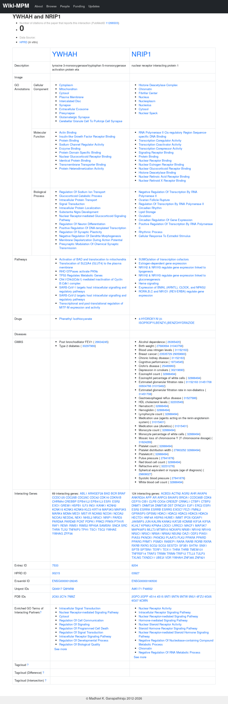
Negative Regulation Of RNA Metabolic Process (169, 652)
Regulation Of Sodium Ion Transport (82, 192)
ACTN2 (176, 493)
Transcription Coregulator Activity (160, 140)
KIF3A (197, 521)
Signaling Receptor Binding (156, 152)
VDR (168, 557)
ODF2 (194, 533)
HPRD (23, 42)
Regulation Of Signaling (74, 624)
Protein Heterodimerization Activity (81, 168)
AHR (193, 493)
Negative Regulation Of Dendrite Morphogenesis (90, 236)
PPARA (190, 537)
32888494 (169, 374)
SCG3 (162, 545)
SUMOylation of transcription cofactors (164, 259)
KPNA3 (146, 525)
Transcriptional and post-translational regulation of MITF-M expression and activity (91, 305)
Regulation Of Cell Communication (81, 620)
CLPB (153, 501)
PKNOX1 (147, 537)
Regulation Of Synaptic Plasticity (80, 232)
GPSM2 (151, 513)
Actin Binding (67, 132)
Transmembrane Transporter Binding (82, 164)
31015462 (158, 386)
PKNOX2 (159, 537)
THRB (185, 549)
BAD (107, 493)
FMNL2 (196, 509)
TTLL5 (191, 553)
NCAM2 (97, 513)
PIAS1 (203, 533)
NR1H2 (196, 529)
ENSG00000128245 (64, 581)
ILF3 (85, 505)
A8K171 (137, 588)
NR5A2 (166, 533)
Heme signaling (149, 283)
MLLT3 (151, 529)
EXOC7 (178, 509)
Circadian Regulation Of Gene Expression (165, 220)
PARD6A (57, 521)
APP (149, 497)
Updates (94, 6)
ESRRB (156, 509)
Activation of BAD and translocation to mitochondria (92, 259)
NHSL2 (87, 517)
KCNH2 (111, 505)
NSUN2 (176, 533)
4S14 (152, 596)
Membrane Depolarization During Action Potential (90, 240)
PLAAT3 (171, 537)
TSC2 (101, 529)
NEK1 (78, 517)
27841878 (167, 458)
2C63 (55, 596)
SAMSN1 (105, 525)
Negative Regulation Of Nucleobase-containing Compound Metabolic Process (176, 642)
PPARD (201, 537)
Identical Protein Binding (75, 160)
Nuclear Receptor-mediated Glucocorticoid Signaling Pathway (92, 218)
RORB (198, 541)
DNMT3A (148, 505)
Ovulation (145, 216)
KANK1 (101, 505)
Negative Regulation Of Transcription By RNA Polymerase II (168, 194)
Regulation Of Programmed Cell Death (83, 628)
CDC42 (94, 497)
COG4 (161, 501)
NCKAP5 (175, 529)
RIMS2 (83, 525)
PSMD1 (158, 541)
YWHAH (64, 54)
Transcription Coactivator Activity (160, 144)
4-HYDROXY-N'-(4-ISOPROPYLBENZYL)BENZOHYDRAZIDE (167, 320)
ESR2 (116, 501)
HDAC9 (203, 513)
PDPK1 (90, 521)
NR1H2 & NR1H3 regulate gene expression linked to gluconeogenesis (172, 277)
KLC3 (87, 509)
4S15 (160, 596)
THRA (56, 529)
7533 (55, 565)
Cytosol (64, 93)
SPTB (135, 549)
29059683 (179, 354)
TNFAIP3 (74, 529)
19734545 (176, 362)
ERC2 (198, 505)
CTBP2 (205, 501)
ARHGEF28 (95, 493)
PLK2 (181, 537)
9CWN (143, 600)
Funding (79, 6)
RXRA (208, 541)
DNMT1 (136, 505)
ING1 (92, 505)
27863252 (180, 450)
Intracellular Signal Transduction (79, 608)
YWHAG (57, 533)
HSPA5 (158, 517)
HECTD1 (137, 517)
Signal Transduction (72, 204)
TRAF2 (151, 553)
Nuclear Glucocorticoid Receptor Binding (85, 156)
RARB (189, 541)
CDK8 (207, 497)
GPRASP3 (138, 513)
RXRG (144, 545)
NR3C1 (97, 517)
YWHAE (111, 529)
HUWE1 (169, 517)
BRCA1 (184, 497)
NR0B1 (186, 529)
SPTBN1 (146, 549)
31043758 (176, 346)
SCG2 (153, 545)
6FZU (200, 596)
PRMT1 (147, 541)
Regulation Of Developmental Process (83, 640)
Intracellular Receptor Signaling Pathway (85, 636)
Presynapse (67, 113)
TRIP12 (181, 553)
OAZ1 (186, 533)
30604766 (145, 386)
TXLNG (136, 557)
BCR (114, 493)
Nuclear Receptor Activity (155, 608)
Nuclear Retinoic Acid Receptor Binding (164, 176)
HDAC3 (182, 513)
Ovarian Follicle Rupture (154, 200)
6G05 (208, 596)
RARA (181, 541)
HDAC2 (172, 513)
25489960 (168, 366)
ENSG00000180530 (144, 581)
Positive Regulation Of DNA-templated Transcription (92, 228)
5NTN (175, 596)
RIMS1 (73, 525)
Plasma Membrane (71, 97)
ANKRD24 (138, 497)
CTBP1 (195, 501)
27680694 (163, 346)
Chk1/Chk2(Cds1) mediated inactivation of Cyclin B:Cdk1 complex (90, 281)
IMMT (179, 517)
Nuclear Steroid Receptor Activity (160, 624)
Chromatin (145, 89)
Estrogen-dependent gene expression (163, 263)
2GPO (136, 596)
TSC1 (93, 529)
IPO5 (187, 517)
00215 (56, 573)
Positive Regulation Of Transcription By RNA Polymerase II (176, 226)
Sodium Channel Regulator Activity (81, 144)
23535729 (165, 354)
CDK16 (104, 497)
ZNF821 (200, 557)
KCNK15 (57, 509)
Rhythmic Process (151, 232)
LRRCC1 (177, 525)
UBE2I (160, 557)
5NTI (167, 596)
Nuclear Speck (148, 113)
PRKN (109, 521)
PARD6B (70, 521)
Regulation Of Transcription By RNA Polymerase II (171, 204)
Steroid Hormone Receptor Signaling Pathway (168, 628)
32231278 (167, 466)
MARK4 (57, 513)
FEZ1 (187, 509)
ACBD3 (166, 493)
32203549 (176, 402)
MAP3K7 (201, 525)
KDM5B (187, 521)
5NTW (184, 596)
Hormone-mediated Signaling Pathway (163, 620)
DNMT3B (161, 505)
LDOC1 (166, 525)
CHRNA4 (58, 501)
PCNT (80, 521)
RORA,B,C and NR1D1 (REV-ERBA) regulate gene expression (171, 293)
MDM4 (67, 513)
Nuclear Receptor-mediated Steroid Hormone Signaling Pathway (174, 634)
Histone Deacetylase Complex (158, 85)
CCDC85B (196, 497)
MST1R (86, 513)
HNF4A (148, 517)
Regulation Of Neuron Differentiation (82, 224)
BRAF (122, 493)
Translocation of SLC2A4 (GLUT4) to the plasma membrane (90, 265)
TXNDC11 (148, 557)
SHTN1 (193, 545)
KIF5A (206, 521)
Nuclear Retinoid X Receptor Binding (162, 180)
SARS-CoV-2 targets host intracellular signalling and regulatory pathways (92, 297)
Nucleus (144, 97)
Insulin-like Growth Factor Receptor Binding (87, 136)
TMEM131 (196, 549)
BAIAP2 (173, 497)
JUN (148, 521)
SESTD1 (172, 545)
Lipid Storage (147, 212)
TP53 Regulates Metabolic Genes (81, 275)
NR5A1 (156, 533)
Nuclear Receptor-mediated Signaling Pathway (89, 612)
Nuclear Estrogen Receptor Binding (161, 164)
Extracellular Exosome (73, 109)
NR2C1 (136, 533)
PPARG (137, 541)
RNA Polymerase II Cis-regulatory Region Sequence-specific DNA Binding (173, 134)
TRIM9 (171, 553)
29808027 (145, 474)
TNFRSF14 (139, 553)
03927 (135, 573)
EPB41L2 (83, 501)
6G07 (135, 600)
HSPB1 (76, 505)
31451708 (205, 382)
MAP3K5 (120, 509)
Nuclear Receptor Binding (155, 160)
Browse (51, 6)
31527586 (190, 398)
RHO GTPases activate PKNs (78, 271)
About (39, 6)
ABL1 (83, 493)
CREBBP (71, 501)
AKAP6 (202, 493)
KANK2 (166, 521)
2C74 (63, 596)
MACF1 (189, 525)
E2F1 (190, 505)
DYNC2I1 (180, 505)
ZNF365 (189, 557)
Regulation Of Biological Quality (79, 644)
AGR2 (185, 493)
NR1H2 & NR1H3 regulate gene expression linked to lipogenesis (172, 269)
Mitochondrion (68, 89)
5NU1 (192, 596)
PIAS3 (136, 537)
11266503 (112, 23)
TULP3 (200, 553)
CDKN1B (115, 497)
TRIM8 (161, 553)
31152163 (181, 350)
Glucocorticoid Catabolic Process (80, 196)
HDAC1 (162, 513)
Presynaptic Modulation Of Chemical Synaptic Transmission (89, 246)
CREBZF (172, 501)
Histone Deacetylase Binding (157, 172)
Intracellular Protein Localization (79, 208)
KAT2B (176, 521)
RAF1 (55, 525)
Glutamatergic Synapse (74, 117)
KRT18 (96, 509)
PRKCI (100, 521)
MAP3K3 (108, 509)
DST (170, 505)
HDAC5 (192, 513)
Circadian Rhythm (150, 208)
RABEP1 (170, 541)
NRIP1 (141, 54)
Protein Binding (69, 140)
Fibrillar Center (148, 93)
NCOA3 (57, 517)
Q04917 (57, 588)
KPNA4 (156, 525)
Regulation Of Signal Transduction (81, 632)
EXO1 (56, 505)
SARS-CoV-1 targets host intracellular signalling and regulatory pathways (92, 289)
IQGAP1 (196, 517)
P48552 (148, 588)
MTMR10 (162, 529)
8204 (135, 565)
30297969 (88, 346)
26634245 (101, 342)
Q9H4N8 (68, 588)
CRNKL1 (184, 501)
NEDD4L (68, 517)
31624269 (145, 442)
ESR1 (107, 501)
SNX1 (203, 545)
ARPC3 (162, 497)
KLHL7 (136, 525)
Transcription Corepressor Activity (160, 148)
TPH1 (85, 529)
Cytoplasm (66, 85)
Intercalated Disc (70, 101)
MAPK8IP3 (139, 529)
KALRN (156, 521)
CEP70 (136, 501)
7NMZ (71, 596)
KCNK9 (78, 509)
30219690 (177, 370)
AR (155, 497)
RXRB (136, 545)
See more (60, 649)
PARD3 (117, 517)
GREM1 (66, 505)
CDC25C (83, 497)
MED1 (76, 513)
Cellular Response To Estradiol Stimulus (165, 236)
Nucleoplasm (147, 101)
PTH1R (119, 521)
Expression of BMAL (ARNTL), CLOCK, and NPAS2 (172, 287)
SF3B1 (183, 545)
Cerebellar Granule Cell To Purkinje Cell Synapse (90, 121)
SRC (124, 525)
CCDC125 (58, 497)
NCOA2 (118, 513)
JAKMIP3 (138, 521)
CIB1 (145, 501)
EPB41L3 (97, 501)
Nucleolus (145, 105)
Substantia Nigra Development (78, 212)
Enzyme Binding (69, 148)
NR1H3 (206, 529)
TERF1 (157, 549)
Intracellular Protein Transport (78, 200)
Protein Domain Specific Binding (80, 152)
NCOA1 (108, 513)
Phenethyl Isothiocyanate (75, 318)
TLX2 (64, 529)
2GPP (144, 596)
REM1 (64, 525)
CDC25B (71, 497)
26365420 (173, 342)
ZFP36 (68, 533)
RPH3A (93, 525)
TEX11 (167, 549)
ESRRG (167, 509)
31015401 (158, 422)
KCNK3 (68, 509)
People (65, 6)
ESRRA (145, 509)
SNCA (116, 525)
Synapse (65, 105)
